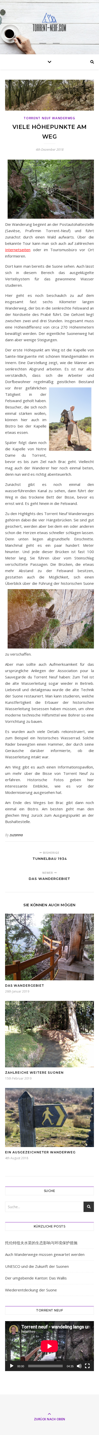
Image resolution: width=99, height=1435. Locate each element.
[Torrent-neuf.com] (49, 23)
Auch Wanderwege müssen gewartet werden (45, 1254)
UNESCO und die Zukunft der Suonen (37, 1266)
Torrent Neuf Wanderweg (49, 118)
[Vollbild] (87, 1366)
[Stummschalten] (79, 1366)
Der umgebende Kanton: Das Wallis (36, 1277)
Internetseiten (17, 249)
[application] (49, 1346)
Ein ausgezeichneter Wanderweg (40, 1152)
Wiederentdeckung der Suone (31, 1289)
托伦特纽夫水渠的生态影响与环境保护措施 (41, 1242)
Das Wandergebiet (24, 985)
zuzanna (16, 834)
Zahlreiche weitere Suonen (34, 1072)
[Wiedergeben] (11, 1366)
